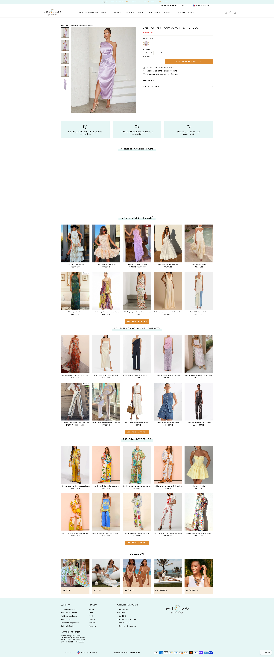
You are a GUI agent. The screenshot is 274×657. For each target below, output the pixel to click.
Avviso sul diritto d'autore (126, 619)
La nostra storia (123, 609)
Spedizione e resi (151, 86)
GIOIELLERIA (168, 12)
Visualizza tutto (137, 321)
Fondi (91, 616)
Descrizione (149, 81)
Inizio (62, 25)
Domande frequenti (69, 609)
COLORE (148, 39)
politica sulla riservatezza (126, 626)
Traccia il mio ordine (69, 613)
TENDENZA (129, 12)
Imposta (92, 619)
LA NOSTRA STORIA (185, 12)
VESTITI (141, 12)
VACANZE (117, 12)
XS (146, 53)
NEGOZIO (105, 12)
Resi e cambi (66, 619)
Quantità (146, 57)
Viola (146, 43)
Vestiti (91, 609)
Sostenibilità (121, 616)
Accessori (92, 626)
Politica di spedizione (69, 616)
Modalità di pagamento (70, 623)
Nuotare (92, 623)
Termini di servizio (124, 623)
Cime (91, 613)
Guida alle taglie (67, 626)
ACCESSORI (153, 12)
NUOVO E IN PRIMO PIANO (88, 12)
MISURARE (146, 49)
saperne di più (85, 134)
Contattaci (121, 613)
